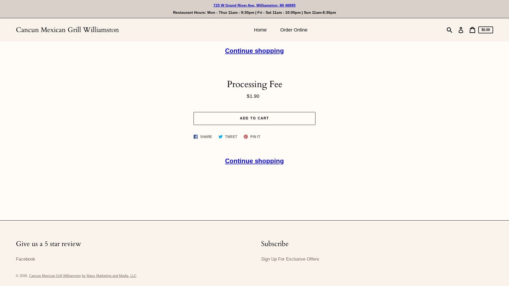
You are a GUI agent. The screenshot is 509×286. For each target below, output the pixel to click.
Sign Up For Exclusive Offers (290, 259)
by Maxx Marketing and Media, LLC (109, 276)
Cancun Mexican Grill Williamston (67, 29)
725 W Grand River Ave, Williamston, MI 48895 (254, 5)
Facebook (25, 259)
